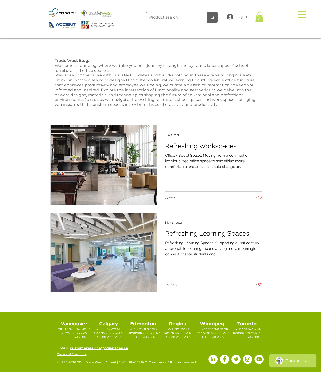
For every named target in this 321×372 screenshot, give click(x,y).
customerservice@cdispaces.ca (99, 348)
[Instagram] (247, 359)
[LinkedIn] (213, 359)
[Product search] (212, 17)
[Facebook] (224, 359)
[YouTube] (259, 359)
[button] (302, 14)
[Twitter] (236, 359)
